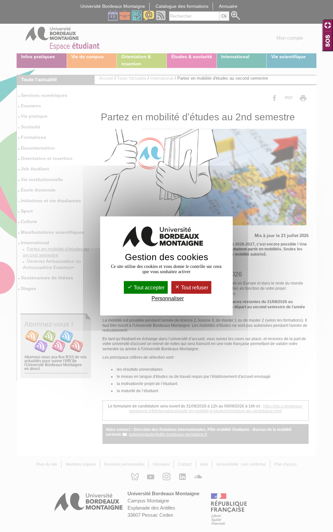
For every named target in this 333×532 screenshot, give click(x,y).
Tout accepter (148, 287)
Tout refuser (194, 287)
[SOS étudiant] (328, 35)
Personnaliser (168, 298)
